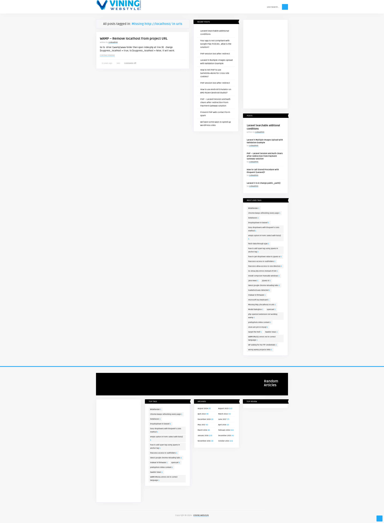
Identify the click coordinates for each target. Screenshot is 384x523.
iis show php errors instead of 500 (263, 271)
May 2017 (201, 425)
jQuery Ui (266, 281)
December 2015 (224, 435)
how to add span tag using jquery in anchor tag (263, 250)
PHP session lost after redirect (215, 53)
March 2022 (223, 414)
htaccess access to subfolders (261, 261)
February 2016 (224, 430)
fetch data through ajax (258, 244)
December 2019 (204, 419)
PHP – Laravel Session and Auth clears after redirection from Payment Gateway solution (215, 102)
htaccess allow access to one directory (265, 266)
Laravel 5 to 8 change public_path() (263, 183)
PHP (99, 376)
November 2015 (204, 441)
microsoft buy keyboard (258, 300)
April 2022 (202, 414)
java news (253, 281)
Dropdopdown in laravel (258, 223)
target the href (255, 332)
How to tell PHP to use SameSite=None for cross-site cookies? (214, 73)
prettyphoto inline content (259, 322)
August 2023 (223, 408)
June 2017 (222, 419)
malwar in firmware (257, 295)
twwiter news (271, 332)
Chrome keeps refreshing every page (264, 213)
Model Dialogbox (255, 309)
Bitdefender (253, 208)
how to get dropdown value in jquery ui (265, 256)
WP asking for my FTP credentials (262, 345)
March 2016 (202, 430)
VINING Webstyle (201, 515)
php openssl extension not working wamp (262, 316)
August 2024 (203, 408)
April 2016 (222, 425)
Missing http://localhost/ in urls (262, 305)
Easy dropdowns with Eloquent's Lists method (263, 229)
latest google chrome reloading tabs (264, 285)
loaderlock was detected (259, 290)
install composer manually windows (264, 276)
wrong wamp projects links (260, 350)
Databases (253, 218)
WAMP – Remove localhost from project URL (134, 39)
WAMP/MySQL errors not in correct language (262, 338)
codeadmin (113, 42)
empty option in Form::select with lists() (264, 237)
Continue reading (107, 55)
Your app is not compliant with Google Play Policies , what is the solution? (215, 43)
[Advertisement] (265, 65)
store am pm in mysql (258, 327)
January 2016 (203, 435)
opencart (271, 309)
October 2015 (223, 441)
